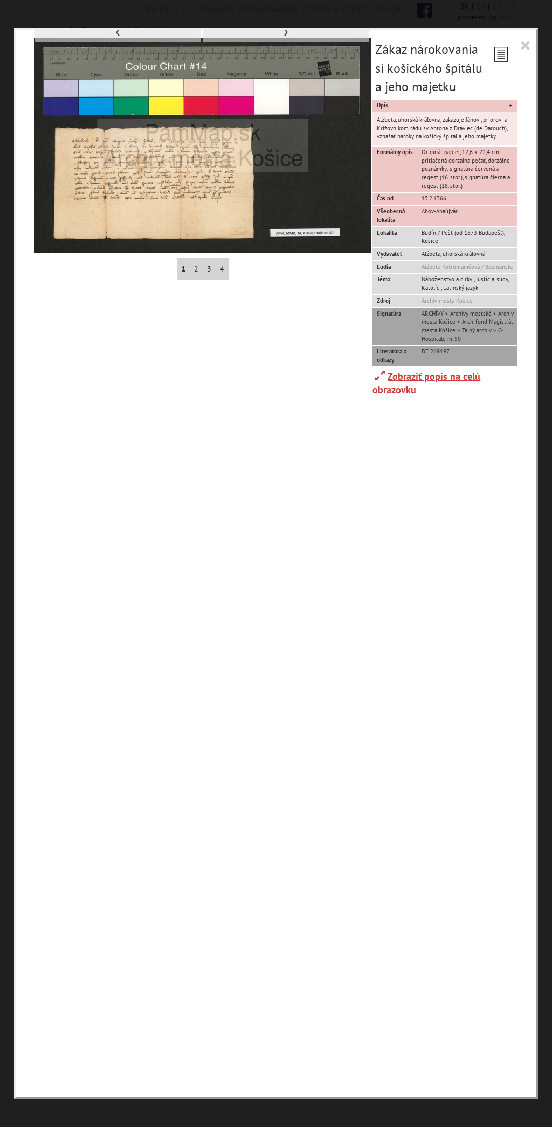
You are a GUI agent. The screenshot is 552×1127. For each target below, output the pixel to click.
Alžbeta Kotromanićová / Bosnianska (467, 266)
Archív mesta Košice (447, 300)
